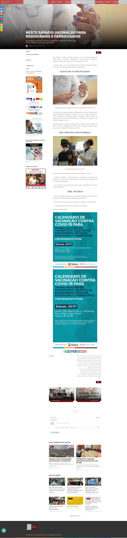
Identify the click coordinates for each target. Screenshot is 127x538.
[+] (74, 427)
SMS (100, 374)
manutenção (93, 364)
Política (84, 2)
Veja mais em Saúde (74, 515)
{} (72, 427)
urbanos (90, 376)
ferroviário (83, 361)
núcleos (99, 366)
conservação (98, 357)
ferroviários (88, 361)
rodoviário (99, 370)
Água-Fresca (87, 355)
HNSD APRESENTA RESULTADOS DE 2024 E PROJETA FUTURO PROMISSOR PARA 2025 (92, 490)
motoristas (85, 366)
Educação (108, 2)
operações (90, 367)
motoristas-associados (93, 366)
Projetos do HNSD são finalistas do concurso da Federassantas (91, 508)
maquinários (99, 364)
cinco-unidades (83, 357)
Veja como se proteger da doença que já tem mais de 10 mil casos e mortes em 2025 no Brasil (57, 490)
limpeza (99, 363)
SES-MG (96, 374)
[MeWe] (1, 22)
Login (98, 417)
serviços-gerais (91, 374)
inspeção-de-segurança (89, 363)
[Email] (78, 351)
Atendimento (93, 355)
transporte (86, 376)
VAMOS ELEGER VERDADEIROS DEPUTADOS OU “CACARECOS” (60, 460)
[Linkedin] (75, 351)
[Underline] (60, 427)
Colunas (67, 2)
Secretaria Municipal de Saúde (95, 371)
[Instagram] (72, 351)
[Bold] (56, 427)
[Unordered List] (66, 427)
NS (30, 45)
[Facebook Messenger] (70, 351)
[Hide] (0, 32)
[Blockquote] (67, 427)
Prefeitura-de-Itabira (85, 370)
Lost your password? (30, 73)
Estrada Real (116, 2)
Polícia (70, 498)
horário (99, 361)
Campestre (99, 355)
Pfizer (100, 367)
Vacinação (95, 376)
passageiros (95, 367)
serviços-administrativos (82, 374)
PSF (90, 370)
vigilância (99, 377)
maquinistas (80, 366)
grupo (96, 361)
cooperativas (79, 358)
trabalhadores (80, 376)
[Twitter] (1, 11)
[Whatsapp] (65, 351)
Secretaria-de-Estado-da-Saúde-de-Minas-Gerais (91, 373)
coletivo (93, 357)
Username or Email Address (32, 54)
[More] (85, 351)
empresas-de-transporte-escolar (95, 360)
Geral (53, 2)
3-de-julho (82, 355)
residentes (94, 370)
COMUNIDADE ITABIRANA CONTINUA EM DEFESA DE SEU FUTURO (87, 461)
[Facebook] (67, 351)
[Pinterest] (1, 19)
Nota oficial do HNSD (72, 506)
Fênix (79, 361)
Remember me (30, 65)
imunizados (81, 363)
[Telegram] (80, 351)
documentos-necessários (92, 358)
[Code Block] (69, 427)
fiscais (93, 361)
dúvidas (99, 358)
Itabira (96, 363)
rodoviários (82, 371)
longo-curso (79, 364)
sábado (87, 371)
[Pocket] (83, 351)
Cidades (91, 2)
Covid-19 (84, 358)
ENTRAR (47, 2)
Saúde (73, 2)
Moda (78, 2)
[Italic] (58, 427)
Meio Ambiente (99, 2)
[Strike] (62, 427)
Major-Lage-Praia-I (86, 364)
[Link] (71, 427)
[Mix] (1, 24)
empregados (79, 360)
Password (28, 60)
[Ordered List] (64, 427)
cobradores (89, 357)
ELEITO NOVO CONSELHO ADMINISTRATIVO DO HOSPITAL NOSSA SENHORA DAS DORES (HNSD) (75, 490)
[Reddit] (1, 14)
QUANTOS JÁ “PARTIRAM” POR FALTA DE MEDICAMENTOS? (56, 508)
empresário (85, 360)
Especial (60, 2)
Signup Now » (39, 71)
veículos (99, 376)
